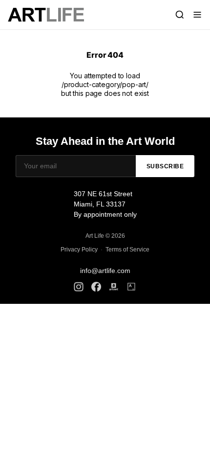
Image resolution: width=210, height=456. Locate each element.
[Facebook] (96, 287)
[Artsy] (131, 287)
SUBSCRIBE (165, 166)
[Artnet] (114, 287)
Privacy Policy (79, 249)
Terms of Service (127, 249)
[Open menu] (197, 15)
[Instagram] (79, 287)
